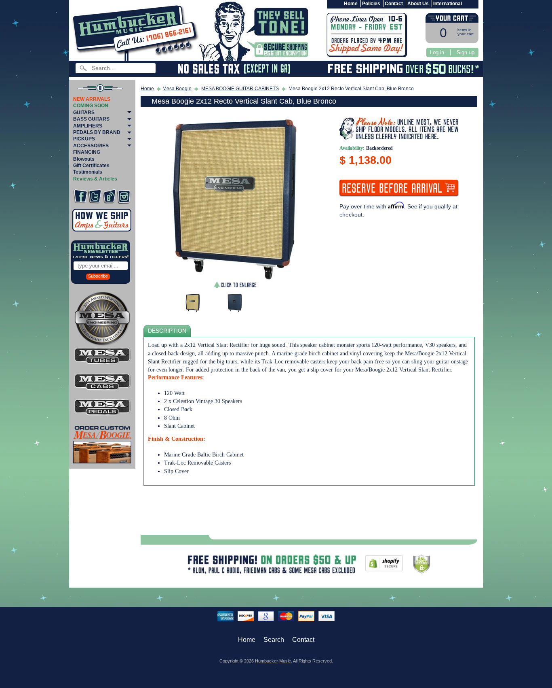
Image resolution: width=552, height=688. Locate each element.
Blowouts (84, 159)
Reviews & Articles (95, 179)
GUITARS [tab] (84, 112)
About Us (418, 3)
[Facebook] (80, 196)
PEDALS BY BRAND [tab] (96, 132)
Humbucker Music (273, 660)
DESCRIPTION (167, 331)
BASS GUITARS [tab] (91, 119)
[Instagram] (124, 196)
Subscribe (98, 276)
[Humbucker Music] (136, 31)
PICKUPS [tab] (84, 139)
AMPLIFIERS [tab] (87, 126)
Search (273, 639)
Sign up (465, 52)
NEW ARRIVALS (91, 99)
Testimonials (87, 172)
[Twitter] (94, 196)
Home (351, 3)
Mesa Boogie (177, 88)
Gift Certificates (91, 165)
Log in (437, 52)
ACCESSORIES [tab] (91, 146)
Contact (394, 3)
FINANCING (86, 152)
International (447, 3)
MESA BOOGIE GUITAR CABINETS (240, 88)
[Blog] (109, 196)
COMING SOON (90, 105)
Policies (371, 3)
